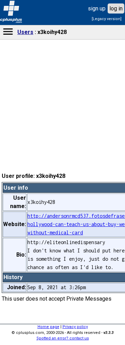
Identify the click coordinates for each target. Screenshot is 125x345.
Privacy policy (75, 327)
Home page (48, 327)
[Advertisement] (62, 214)
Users (25, 32)
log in (116, 8)
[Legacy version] (107, 19)
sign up (97, 8)
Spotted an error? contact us (62, 338)
